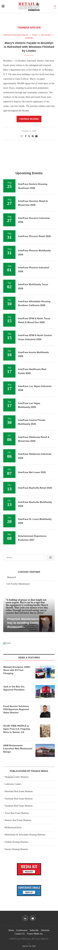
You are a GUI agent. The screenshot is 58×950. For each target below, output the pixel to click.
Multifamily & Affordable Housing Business (25, 834)
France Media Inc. (35, 933)
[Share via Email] (36, 136)
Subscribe (34, 930)
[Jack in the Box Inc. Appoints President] (45, 691)
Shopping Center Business (16, 777)
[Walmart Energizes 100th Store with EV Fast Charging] (45, 671)
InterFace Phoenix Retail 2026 (34, 236)
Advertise (45, 930)
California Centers (13, 784)
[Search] (54, 6)
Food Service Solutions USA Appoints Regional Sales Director (16, 709)
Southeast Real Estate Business (19, 806)
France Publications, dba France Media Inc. (32, 939)
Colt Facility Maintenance (18, 584)
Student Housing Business (16, 842)
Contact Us (20, 933)
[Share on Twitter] (29, 136)
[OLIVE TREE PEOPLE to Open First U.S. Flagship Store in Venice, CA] (45, 730)
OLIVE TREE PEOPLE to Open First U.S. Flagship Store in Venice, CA (16, 728)
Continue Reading (29, 119)
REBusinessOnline (13, 827)
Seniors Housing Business (16, 849)
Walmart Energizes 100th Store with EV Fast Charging (16, 670)
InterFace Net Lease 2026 (32, 472)
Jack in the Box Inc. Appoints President (14, 688)
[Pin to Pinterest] (33, 136)
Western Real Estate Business (18, 820)
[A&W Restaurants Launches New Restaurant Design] (45, 750)
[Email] (32, 918)
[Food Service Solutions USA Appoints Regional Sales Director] (45, 711)
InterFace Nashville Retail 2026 (35, 488)
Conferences (21, 930)
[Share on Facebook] (25, 136)
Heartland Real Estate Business (19, 791)
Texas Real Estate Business (17, 813)
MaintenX (11, 577)
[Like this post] (21, 136)
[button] (6, 614)
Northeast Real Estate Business (19, 798)
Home (11, 930)
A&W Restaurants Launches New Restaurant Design (17, 748)
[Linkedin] (25, 918)
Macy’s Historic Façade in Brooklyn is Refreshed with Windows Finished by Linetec (29, 47)
